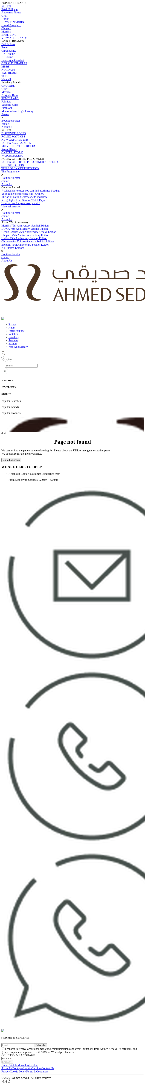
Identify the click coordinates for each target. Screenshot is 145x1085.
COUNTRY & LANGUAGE (18, 1055)
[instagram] (9, 1081)
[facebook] (6, 1081)
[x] (3, 1081)
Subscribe (41, 1045)
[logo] (11, 1030)
